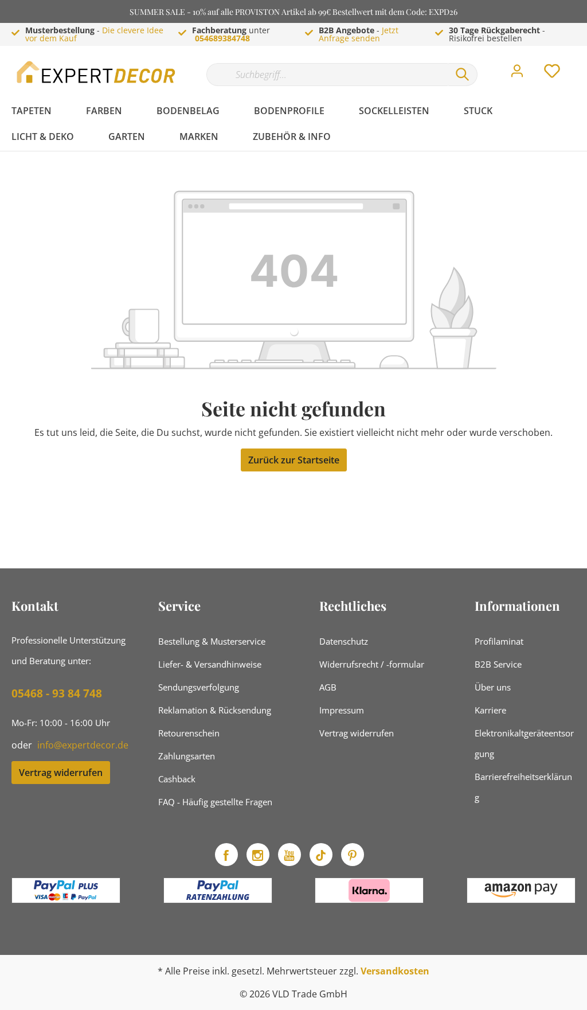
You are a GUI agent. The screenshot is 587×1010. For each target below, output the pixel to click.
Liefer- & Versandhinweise (209, 664)
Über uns (493, 687)
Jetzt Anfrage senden (358, 34)
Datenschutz (343, 641)
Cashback (176, 779)
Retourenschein (189, 733)
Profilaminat (499, 641)
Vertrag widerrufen (61, 772)
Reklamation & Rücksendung (214, 710)
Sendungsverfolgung (198, 687)
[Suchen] (463, 74)
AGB (327, 687)
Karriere (490, 710)
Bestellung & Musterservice (211, 641)
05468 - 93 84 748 (56, 693)
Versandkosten (395, 971)
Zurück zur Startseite (293, 460)
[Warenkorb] (580, 62)
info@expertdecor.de (82, 745)
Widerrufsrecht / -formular (371, 664)
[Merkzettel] (552, 74)
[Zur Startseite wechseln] (97, 71)
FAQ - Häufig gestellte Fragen (215, 802)
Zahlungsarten (186, 756)
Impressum (341, 710)
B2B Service (498, 664)
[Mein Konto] (517, 74)
